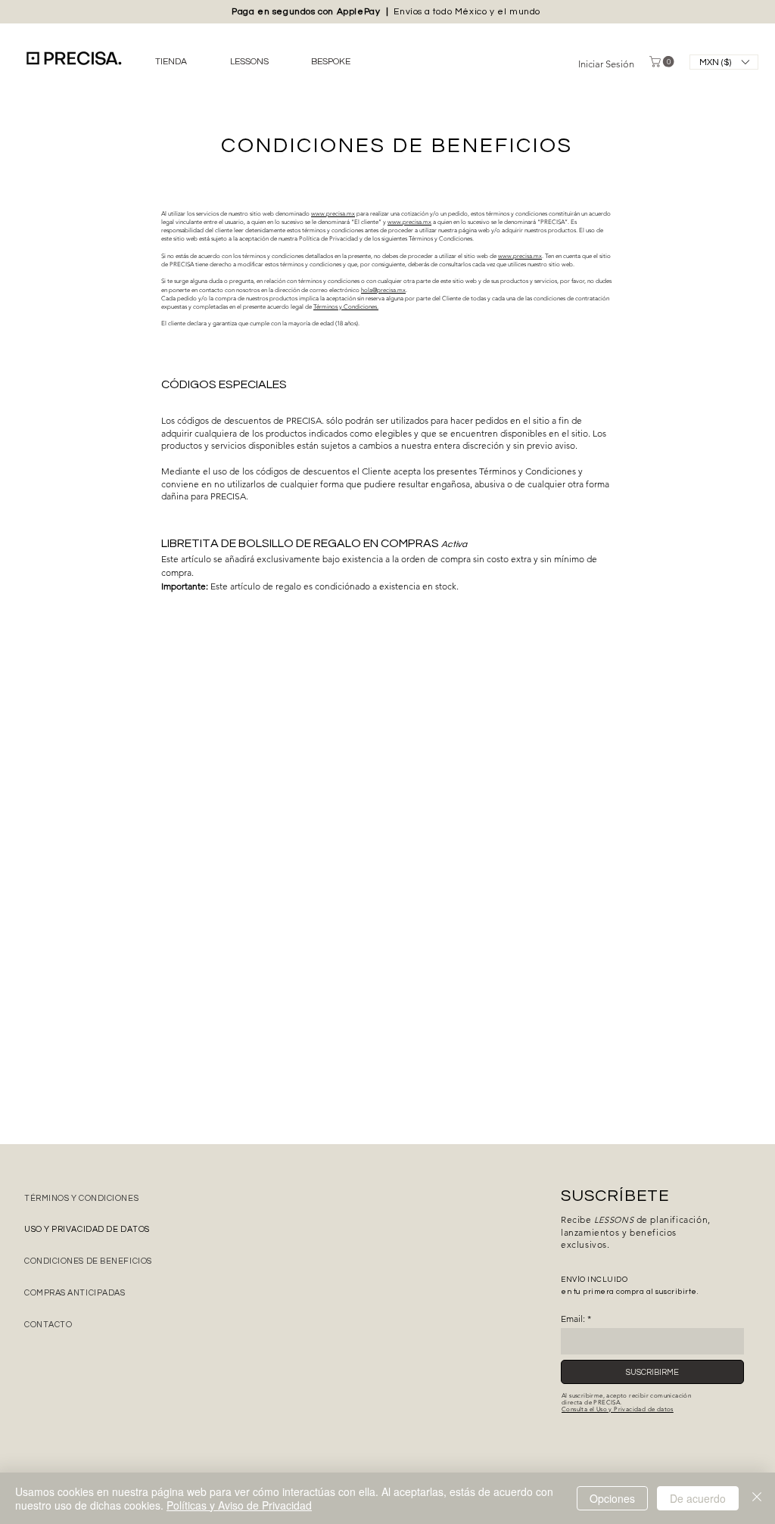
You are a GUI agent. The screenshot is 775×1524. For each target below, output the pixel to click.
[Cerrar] (757, 1498)
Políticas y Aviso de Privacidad (239, 1505)
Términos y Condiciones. (345, 306)
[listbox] (723, 62)
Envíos (408, 12)
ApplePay (361, 12)
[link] (663, 61)
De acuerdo (698, 1498)
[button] (723, 62)
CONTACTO (48, 1324)
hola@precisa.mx (383, 290)
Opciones (612, 1498)
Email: (573, 1318)
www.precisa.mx (333, 213)
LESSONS (613, 1220)
